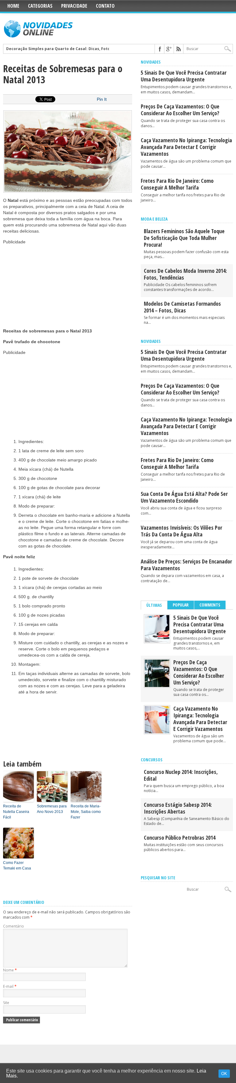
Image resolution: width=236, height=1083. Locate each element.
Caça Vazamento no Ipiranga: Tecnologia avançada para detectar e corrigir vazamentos (186, 147)
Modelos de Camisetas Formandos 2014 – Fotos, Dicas (182, 307)
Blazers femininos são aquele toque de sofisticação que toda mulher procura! (184, 238)
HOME (13, 5)
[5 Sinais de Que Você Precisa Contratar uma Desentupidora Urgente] (157, 641)
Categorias (40, 5)
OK (224, 1073)
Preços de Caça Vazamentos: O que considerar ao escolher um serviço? (180, 109)
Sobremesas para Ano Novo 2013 (52, 809)
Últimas (154, 605)
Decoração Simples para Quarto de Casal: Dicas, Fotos (59, 48)
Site (6, 1002)
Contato (105, 5)
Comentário (13, 926)
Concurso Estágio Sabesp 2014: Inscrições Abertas (178, 808)
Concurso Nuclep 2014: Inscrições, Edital (181, 775)
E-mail (10, 986)
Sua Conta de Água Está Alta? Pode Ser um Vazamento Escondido (184, 497)
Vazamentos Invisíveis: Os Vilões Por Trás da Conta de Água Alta (181, 531)
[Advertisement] (49, 283)
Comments (209, 605)
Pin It (102, 99)
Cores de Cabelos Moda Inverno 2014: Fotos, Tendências (185, 274)
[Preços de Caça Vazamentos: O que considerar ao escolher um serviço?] (157, 685)
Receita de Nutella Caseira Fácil (16, 811)
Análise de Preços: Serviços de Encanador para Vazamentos (186, 564)
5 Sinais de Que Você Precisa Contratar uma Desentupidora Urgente (183, 76)
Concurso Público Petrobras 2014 (179, 837)
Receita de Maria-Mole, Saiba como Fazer (86, 811)
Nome (10, 970)
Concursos (152, 760)
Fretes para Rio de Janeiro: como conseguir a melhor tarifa (177, 184)
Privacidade (74, 5)
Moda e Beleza (154, 219)
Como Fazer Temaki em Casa (17, 865)
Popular (181, 605)
